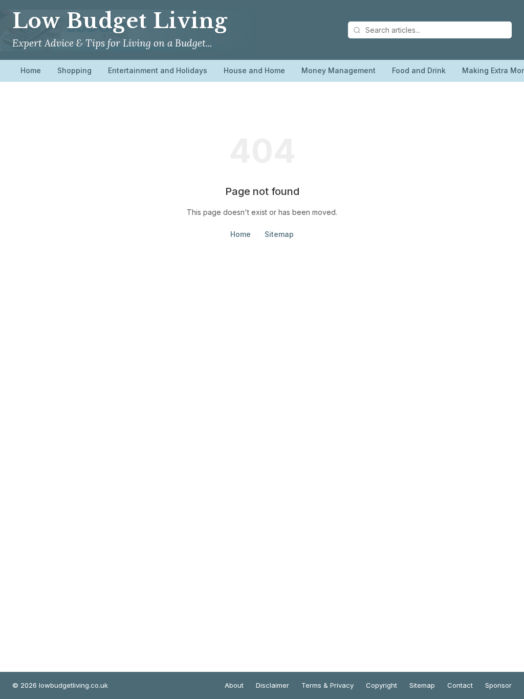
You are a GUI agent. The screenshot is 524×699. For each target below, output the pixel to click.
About (234, 685)
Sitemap (279, 234)
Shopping (74, 70)
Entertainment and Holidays (157, 70)
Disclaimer (272, 685)
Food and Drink (419, 70)
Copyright (381, 685)
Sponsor (498, 685)
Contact (460, 685)
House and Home (254, 70)
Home (30, 70)
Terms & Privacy (327, 685)
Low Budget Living (120, 21)
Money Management (338, 70)
